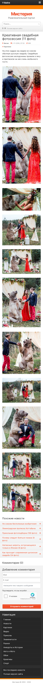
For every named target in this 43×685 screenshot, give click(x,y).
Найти (39, 24)
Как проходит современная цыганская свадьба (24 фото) (19, 553)
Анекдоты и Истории (13, 647)
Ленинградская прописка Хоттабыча (19, 528)
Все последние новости (14, 670)
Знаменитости (10, 639)
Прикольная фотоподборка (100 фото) (19, 533)
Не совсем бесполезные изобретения (19, 524)
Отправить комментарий (21, 606)
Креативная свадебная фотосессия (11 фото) (20, 37)
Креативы (7, 659)
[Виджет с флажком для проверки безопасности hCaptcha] (19, 596)
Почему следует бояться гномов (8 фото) (18, 539)
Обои (5, 655)
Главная (7, 619)
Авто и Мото (9, 651)
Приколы (7, 635)
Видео (6, 631)
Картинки (7, 47)
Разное (6, 643)
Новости (7, 623)
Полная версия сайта (14, 28)
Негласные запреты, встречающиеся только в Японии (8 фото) (19, 546)
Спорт (6, 663)
